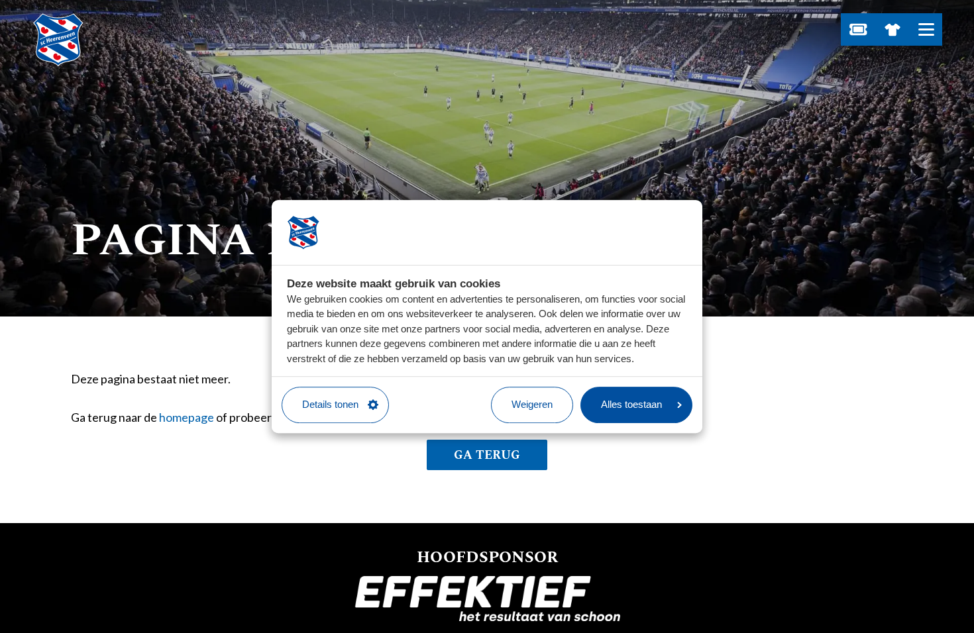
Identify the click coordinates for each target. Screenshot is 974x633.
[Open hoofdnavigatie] (926, 29)
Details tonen (330, 404)
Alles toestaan (631, 404)
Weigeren (532, 404)
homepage (186, 417)
